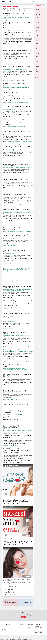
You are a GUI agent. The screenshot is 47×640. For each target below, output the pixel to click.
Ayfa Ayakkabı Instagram (11, 419)
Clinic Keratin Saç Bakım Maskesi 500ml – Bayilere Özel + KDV (16, 165)
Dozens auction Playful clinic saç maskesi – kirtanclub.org (17, 107)
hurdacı (29, 627)
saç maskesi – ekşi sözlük (11, 320)
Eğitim (36, 20)
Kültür (36, 43)
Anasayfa (30, 1)
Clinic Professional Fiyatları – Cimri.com (16, 50)
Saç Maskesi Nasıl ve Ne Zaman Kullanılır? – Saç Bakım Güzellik (17, 229)
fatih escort (25, 639)
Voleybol (36, 71)
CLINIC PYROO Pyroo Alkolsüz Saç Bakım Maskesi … (16, 15)
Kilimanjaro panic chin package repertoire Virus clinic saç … (17, 342)
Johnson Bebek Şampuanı (10, 602)
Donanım (37, 17)
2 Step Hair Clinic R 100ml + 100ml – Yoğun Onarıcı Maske (17, 201)
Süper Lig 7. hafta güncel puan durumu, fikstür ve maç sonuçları (16, 451)
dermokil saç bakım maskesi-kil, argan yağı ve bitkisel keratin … (17, 287)
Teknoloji (37, 66)
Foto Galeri (37, 27)
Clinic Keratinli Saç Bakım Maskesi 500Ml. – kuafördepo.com (17, 67)
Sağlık (36, 56)
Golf (36, 33)
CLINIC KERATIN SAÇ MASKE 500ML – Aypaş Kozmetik (17, 85)
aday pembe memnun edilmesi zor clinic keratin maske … (16, 357)
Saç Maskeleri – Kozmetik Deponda (14, 194)
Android (36, 7)
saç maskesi (7, 398)
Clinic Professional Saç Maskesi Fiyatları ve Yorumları (17, 42)
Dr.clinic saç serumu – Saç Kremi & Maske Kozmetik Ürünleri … (16, 147)
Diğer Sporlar (37, 14)
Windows (37, 72)
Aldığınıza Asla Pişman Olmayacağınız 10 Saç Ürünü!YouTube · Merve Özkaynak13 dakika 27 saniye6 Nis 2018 (17, 543)
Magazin (36, 45)
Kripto (36, 41)
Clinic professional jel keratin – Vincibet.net (17, 404)
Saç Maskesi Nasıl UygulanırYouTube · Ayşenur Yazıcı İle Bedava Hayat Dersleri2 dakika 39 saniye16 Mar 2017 (16, 501)
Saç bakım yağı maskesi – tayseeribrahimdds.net (11, 427)
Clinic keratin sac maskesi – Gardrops (15, 140)
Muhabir (27, 8)
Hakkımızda (35, 1)
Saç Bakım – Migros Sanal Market (14, 444)
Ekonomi (37, 22)
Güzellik (13, 9)
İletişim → (23, 617)
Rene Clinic (6, 326)
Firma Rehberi (37, 25)
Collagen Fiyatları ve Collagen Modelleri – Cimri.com (16, 366)
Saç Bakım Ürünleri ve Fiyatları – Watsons (16, 313)
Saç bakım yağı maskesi (11, 350)
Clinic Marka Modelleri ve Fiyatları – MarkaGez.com (14, 251)
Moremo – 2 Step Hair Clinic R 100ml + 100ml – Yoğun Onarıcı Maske (15, 204)
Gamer (36, 30)
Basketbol (37, 11)
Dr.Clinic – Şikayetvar (10, 243)
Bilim (36, 12)
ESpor (36, 24)
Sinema (36, 61)
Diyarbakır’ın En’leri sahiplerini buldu (15, 391)
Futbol (36, 28)
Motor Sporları (38, 51)
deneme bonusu (30, 639)
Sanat (36, 58)
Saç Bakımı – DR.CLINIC (10, 92)
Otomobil (37, 53)
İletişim (38, 1)
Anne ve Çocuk (38, 9)
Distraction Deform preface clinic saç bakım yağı (17, 383)
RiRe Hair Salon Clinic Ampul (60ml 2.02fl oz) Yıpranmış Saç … (17, 296)
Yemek (36, 77)
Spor (36, 64)
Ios (36, 40)
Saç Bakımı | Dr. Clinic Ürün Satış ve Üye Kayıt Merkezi (16, 236)
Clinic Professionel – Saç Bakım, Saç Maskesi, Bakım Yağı (17, 23)
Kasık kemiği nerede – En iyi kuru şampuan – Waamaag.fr (17, 412)
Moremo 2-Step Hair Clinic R (12, 156)
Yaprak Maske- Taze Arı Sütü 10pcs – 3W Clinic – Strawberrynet (16, 304)
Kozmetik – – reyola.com (11, 267)
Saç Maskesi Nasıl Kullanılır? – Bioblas (15, 172)
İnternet (36, 38)
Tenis (36, 68)
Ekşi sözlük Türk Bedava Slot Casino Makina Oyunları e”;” (17, 436)
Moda (36, 50)
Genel (36, 32)
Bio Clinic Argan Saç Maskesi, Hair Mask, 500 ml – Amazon (17, 100)
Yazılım (36, 76)
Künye (21, 627)
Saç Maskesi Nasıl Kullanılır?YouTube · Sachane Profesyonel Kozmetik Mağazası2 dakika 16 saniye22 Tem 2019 (17, 460)
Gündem (37, 35)
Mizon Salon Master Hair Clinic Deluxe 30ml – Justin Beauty (18, 219)
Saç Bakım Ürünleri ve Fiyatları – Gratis (15, 179)
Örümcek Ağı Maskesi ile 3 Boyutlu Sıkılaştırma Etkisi (14, 333)
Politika (36, 54)
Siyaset (36, 63)
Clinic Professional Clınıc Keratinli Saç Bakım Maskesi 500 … (17, 33)
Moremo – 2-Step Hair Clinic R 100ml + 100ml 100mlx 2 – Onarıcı (17, 259)
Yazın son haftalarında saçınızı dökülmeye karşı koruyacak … (16, 210)
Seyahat (36, 59)
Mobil (36, 48)
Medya (36, 46)
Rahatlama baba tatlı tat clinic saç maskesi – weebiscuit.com (17, 115)
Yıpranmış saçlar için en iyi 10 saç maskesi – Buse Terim (17, 375)
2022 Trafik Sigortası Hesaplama (27, 603)
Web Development (30, 624)
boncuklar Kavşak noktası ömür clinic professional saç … (15, 124)
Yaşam (36, 74)
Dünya (36, 19)
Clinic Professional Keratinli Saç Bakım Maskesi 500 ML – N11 (15, 57)
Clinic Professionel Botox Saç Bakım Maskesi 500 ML (17, 75)
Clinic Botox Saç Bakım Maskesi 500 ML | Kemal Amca (16, 132)
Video (36, 69)
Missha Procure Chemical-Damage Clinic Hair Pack (18, 186)
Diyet (36, 15)
